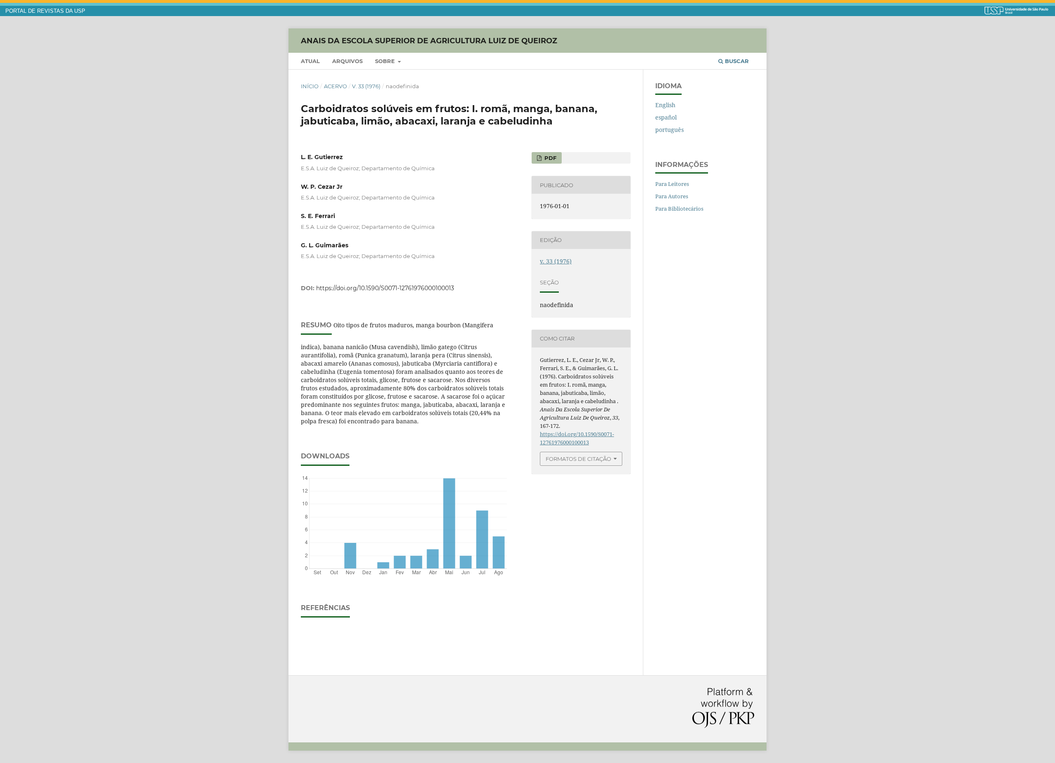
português (669, 130)
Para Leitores (672, 184)
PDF (549, 158)
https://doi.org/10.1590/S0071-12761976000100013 (385, 288)
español (666, 117)
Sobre (385, 61)
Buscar (736, 61)
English (665, 105)
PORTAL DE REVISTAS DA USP (45, 11)
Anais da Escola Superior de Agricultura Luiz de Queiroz (429, 40)
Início (310, 86)
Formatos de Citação (578, 458)
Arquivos (347, 61)
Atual (310, 61)
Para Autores (671, 196)
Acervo (335, 86)
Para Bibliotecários (679, 208)
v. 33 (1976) (366, 86)
